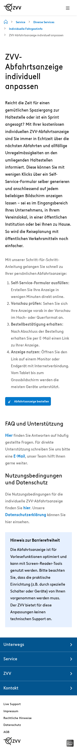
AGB (6, 732)
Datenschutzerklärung (25, 514)
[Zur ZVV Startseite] (12, 7)
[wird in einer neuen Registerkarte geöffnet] (70, 745)
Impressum (10, 711)
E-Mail (19, 456)
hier (26, 507)
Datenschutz (12, 725)
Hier (9, 435)
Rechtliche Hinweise (17, 718)
